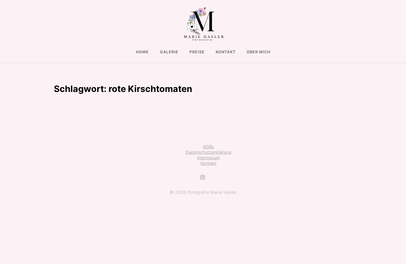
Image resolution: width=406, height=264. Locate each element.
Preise (197, 51)
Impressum (208, 157)
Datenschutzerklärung (208, 152)
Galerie (169, 51)
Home (142, 51)
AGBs (208, 146)
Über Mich (258, 51)
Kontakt (226, 51)
